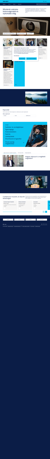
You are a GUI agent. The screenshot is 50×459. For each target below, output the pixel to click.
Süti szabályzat (20, 53)
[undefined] (45, 34)
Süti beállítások (16, 55)
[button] (15, 4)
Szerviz (9, 4)
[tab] (10, 153)
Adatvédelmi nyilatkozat (25, 53)
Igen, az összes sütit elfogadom (31, 58)
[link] (9, 34)
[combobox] (41, 4)
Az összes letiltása (22, 58)
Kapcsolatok (19, 4)
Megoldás (4, 4)
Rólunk (14, 4)
